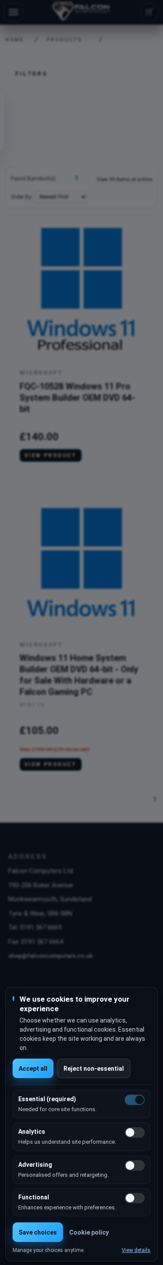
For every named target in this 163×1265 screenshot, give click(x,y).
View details (136, 1250)
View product (50, 455)
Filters (31, 73)
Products (65, 40)
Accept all (33, 1068)
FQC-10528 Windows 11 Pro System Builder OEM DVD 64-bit (77, 397)
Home (11, 40)
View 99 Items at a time (124, 179)
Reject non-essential (93, 1068)
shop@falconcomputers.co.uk (50, 955)
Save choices (38, 1232)
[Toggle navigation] (13, 12)
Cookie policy (89, 1232)
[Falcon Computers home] (81, 12)
